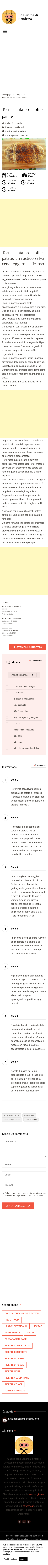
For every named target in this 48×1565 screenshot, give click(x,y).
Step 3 (14, 867)
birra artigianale (36, 1494)
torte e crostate (15, 1391)
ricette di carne (14, 1358)
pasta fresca (13, 1333)
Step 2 (14, 817)
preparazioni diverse (22, 299)
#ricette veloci (31, 1119)
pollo (30, 1333)
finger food (12, 1320)
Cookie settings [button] (10, 1559)
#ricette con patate (11, 1115)
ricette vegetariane (17, 1378)
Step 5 (14, 966)
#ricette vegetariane (12, 1119)
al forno (24, 135)
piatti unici (19, 127)
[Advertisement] (24, 66)
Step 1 (14, 780)
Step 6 (14, 1016)
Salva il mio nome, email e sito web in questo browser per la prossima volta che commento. (25, 1194)
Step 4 (14, 928)
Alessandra (17, 123)
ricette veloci (13, 1384)
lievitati (37, 1326)
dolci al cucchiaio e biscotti (22, 1313)
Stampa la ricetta (29, 647)
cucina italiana (19, 131)
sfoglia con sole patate (29, 515)
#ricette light (29, 1115)
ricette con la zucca (17, 1346)
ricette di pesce (14, 1365)
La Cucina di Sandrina (28, 17)
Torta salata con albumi (11, 618)
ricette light (12, 1371)
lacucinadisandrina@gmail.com (24, 1419)
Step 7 (14, 1062)
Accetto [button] (23, 1559)
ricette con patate (16, 1352)
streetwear (28, 1506)
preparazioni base (16, 1339)
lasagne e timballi (16, 1326)
